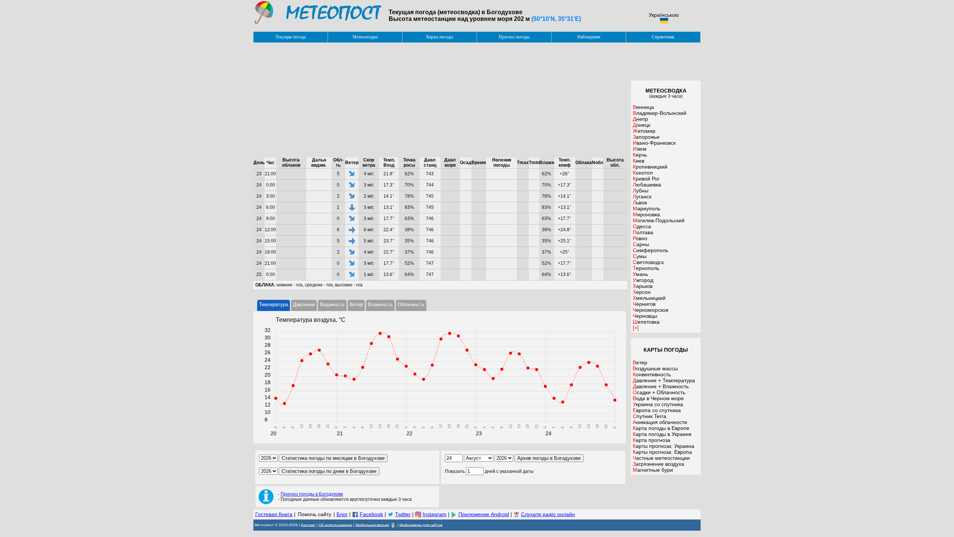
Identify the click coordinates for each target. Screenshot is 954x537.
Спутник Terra (649, 416)
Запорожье (646, 137)
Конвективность (652, 374)
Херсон (642, 292)
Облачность (411, 304)
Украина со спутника (658, 404)
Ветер (356, 304)
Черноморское (651, 310)
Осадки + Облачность (659, 392)
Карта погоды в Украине (662, 434)
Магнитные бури (653, 470)
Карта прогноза (651, 440)
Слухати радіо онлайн (548, 514)
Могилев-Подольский (659, 220)
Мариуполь (646, 208)
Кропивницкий (650, 167)
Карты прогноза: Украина (663, 446)
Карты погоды (439, 37)
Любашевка (647, 185)
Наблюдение (588, 37)
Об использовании (335, 524)
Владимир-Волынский (659, 113)
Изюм (640, 149)
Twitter (403, 514)
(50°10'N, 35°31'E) (556, 19)
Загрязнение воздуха (658, 464)
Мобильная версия (372, 524)
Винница (643, 107)
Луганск (642, 197)
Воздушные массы (655, 368)
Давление (304, 304)
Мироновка (646, 214)
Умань (640, 274)
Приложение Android (483, 514)
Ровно (640, 238)
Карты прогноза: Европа (662, 452)
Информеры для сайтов (420, 524)
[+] (636, 328)
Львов (640, 202)
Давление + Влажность (661, 386)
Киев (638, 161)
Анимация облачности (660, 422)
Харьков (643, 286)
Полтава (643, 232)
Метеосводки (365, 37)
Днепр (640, 119)
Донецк (641, 125)
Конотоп (643, 173)
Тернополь (646, 268)
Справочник (663, 37)
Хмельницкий (649, 298)
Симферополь (650, 250)
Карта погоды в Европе (661, 428)
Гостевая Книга (274, 514)
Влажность (380, 304)
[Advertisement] (440, 100)
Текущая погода (290, 37)
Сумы (640, 256)
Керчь (640, 155)
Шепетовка (646, 322)
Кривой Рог (646, 179)
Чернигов (644, 304)
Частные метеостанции (661, 458)
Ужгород (643, 280)
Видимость (332, 304)
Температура (273, 304)
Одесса (642, 226)
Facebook (371, 514)
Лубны (640, 191)
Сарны (641, 244)
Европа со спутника (657, 410)
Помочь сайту (314, 514)
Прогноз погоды (514, 37)
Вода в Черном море (658, 398)
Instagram (434, 514)
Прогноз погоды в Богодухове (312, 494)
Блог (342, 514)
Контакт (308, 524)
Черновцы (645, 316)
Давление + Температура (664, 380)
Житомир (644, 131)
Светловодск (648, 262)
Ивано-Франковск (654, 143)
